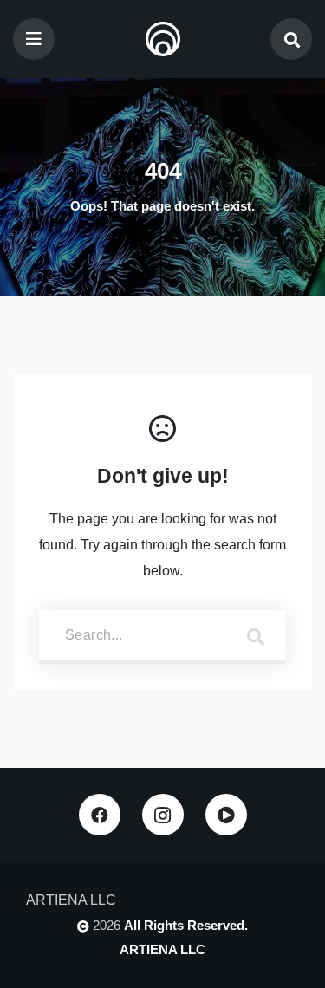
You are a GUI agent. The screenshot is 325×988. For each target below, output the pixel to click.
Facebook (99, 814)
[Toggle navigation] (34, 39)
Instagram (163, 814)
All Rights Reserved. (186, 925)
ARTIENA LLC (162, 949)
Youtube (226, 814)
